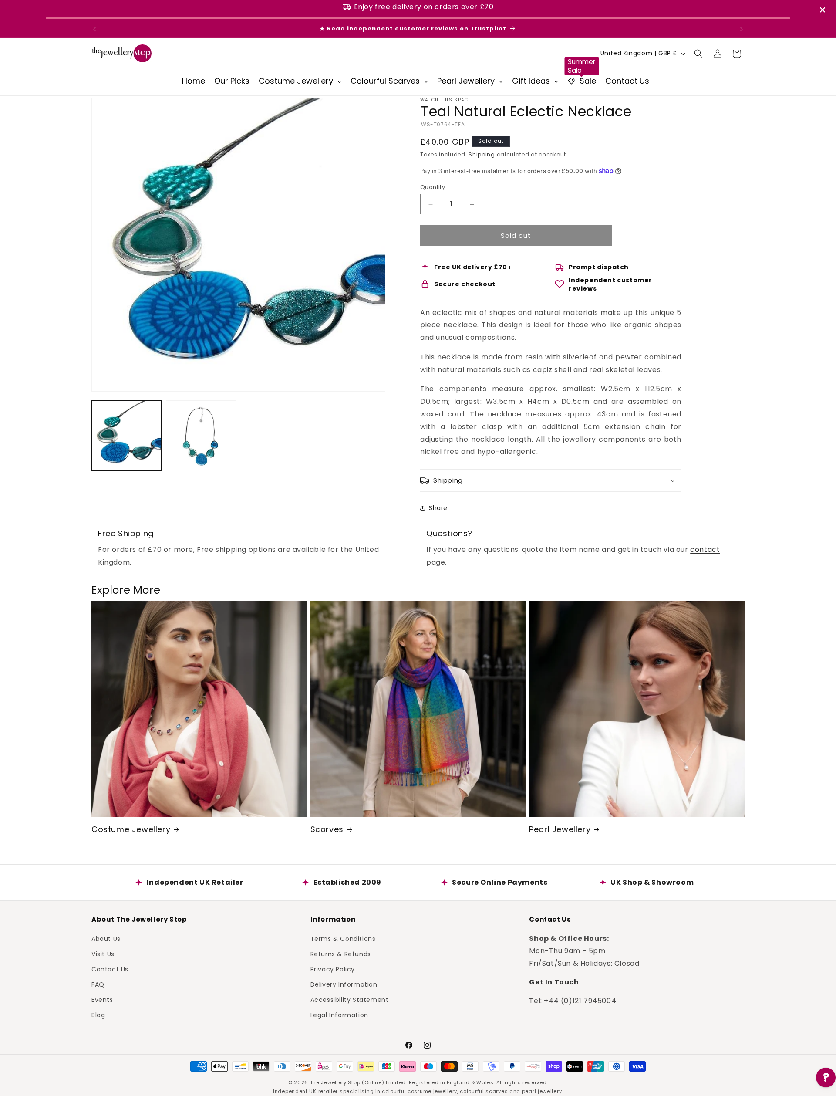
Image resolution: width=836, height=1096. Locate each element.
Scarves (327, 829)
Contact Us (109, 968)
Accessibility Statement (349, 999)
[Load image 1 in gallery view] (126, 435)
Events (102, 999)
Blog (98, 1015)
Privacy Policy (332, 968)
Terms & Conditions (343, 938)
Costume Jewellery (130, 829)
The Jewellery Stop (335, 1082)
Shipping (482, 154)
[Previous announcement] (94, 29)
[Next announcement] (741, 29)
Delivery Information (344, 984)
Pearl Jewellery (559, 829)
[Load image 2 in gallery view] (201, 435)
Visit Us (103, 953)
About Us (106, 938)
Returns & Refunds (340, 953)
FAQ (97, 984)
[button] (698, 53)
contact (705, 550)
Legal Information (339, 1015)
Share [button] (438, 508)
